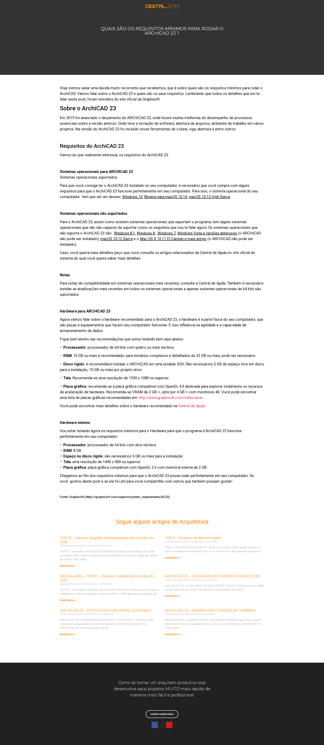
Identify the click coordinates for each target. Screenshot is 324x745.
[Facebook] (155, 725)
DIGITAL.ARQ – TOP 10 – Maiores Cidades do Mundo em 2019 (107, 578)
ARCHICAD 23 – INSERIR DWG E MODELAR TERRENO (210, 610)
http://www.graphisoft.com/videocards (171, 397)
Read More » (68, 565)
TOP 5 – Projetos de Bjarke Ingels (193, 538)
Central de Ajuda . (192, 406)
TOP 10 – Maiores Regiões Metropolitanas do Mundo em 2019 (107, 540)
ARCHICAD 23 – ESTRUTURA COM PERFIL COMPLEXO (105, 610)
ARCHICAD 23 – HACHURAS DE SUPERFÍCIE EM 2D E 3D (212, 576)
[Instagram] (162, 725)
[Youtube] (169, 725)
